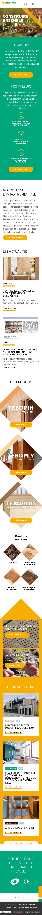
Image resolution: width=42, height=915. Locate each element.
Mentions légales (21, 898)
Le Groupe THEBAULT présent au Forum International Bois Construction (21, 352)
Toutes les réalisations (21, 843)
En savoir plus (21, 75)
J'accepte (6, 912)
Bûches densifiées (12, 589)
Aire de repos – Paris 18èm (20, 828)
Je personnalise (33, 912)
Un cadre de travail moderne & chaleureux (19, 726)
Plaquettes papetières (30, 589)
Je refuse (18, 912)
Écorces (13, 563)
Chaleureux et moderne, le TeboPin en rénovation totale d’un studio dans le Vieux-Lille (20, 778)
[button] (27, 4)
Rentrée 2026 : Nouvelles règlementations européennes (18, 293)
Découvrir (21, 425)
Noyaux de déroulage (30, 564)
